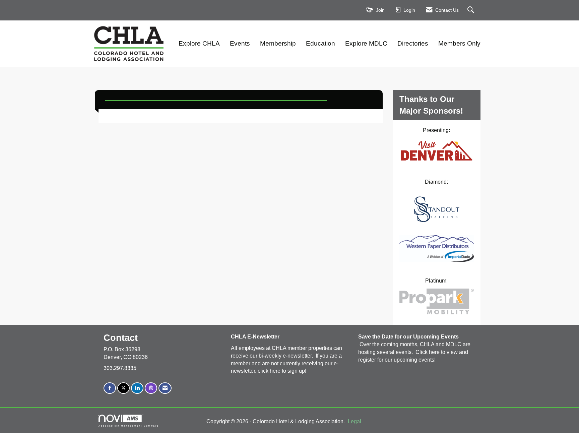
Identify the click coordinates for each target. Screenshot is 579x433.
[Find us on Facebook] (110, 388)
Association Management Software (129, 425)
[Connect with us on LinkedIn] (137, 388)
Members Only (459, 43)
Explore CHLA (199, 43)
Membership (278, 43)
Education (320, 43)
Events (240, 43)
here (276, 371)
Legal (354, 421)
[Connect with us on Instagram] (151, 388)
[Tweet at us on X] (123, 388)
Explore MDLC (366, 43)
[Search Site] (471, 10)
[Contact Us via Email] (165, 388)
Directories (412, 43)
